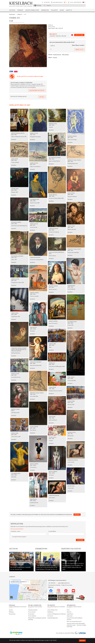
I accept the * (19, 536)
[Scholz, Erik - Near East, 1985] (76, 392)
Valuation (54, 10)
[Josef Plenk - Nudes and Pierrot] (57, 405)
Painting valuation (32, 610)
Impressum (70, 616)
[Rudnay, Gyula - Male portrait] (76, 420)
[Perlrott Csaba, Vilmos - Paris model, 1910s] (38, 381)
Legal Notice (70, 614)
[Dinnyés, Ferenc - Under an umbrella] (38, 278)
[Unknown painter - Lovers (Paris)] (57, 487)
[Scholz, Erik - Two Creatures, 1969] (19, 424)
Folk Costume (65, 54)
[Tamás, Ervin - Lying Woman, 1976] (19, 299)
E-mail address (52, 531)
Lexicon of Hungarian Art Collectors (57, 614)
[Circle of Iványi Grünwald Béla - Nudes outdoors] (57, 244)
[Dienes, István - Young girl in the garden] (38, 120)
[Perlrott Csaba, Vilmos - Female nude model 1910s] (76, 241)
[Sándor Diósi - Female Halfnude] (76, 271)
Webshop (20, 10)
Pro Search (50, 616)
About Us (69, 612)
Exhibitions (45, 10)
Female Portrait (57, 54)
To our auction (32, 612)
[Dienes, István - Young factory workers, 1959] (19, 271)
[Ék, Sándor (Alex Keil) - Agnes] (19, 242)
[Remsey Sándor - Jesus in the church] (57, 307)
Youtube (73, 593)
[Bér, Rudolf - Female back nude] (38, 485)
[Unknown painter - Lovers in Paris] (76, 449)
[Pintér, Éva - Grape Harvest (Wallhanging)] (57, 357)
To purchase (31, 614)
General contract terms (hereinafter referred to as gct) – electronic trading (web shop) (76, 625)
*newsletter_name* (15, 531)
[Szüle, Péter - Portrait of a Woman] (76, 180)
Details (54, 640)
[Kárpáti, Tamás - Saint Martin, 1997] (19, 395)
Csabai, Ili (19, 14)
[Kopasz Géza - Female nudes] (76, 475)
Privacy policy (22, 536)
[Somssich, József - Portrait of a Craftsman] (57, 215)
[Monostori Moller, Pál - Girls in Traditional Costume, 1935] (19, 120)
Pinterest (66, 593)
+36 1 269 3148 (47, 2)
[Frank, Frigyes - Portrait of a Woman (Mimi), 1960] (57, 179)
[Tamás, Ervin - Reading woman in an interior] (57, 379)
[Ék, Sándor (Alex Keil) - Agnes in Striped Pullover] (57, 144)
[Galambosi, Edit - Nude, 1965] (19, 457)
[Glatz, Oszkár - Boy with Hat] (38, 413)
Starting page (12, 14)
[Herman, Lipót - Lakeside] (57, 115)
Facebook (51, 593)
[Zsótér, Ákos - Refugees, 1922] (19, 177)
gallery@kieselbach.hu (58, 2)
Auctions (12, 10)
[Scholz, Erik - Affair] (57, 335)
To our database (32, 616)
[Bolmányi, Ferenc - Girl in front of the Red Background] (19, 209)
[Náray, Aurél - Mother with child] (76, 213)
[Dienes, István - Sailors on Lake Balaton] (38, 151)
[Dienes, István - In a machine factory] (19, 365)
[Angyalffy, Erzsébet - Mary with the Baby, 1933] (38, 348)
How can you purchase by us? (74, 621)
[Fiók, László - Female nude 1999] (76, 352)
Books (62, 10)
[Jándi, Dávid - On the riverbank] (19, 149)
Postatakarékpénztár (53, 618)
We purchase (12, 614)
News (68, 610)
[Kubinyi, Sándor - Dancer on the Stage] (76, 122)
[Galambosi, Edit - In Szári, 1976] (76, 307)
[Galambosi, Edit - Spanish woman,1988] (38, 185)
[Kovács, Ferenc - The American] (38, 448)
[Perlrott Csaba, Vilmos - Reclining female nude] (76, 151)
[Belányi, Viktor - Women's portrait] (57, 272)
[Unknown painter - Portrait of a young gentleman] (38, 244)
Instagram (58, 593)
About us (69, 10)
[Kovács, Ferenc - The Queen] (57, 458)
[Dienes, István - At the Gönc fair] (38, 215)
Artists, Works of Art (32, 10)
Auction (11, 610)
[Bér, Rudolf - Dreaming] (38, 314)
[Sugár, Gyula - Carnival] (57, 430)
